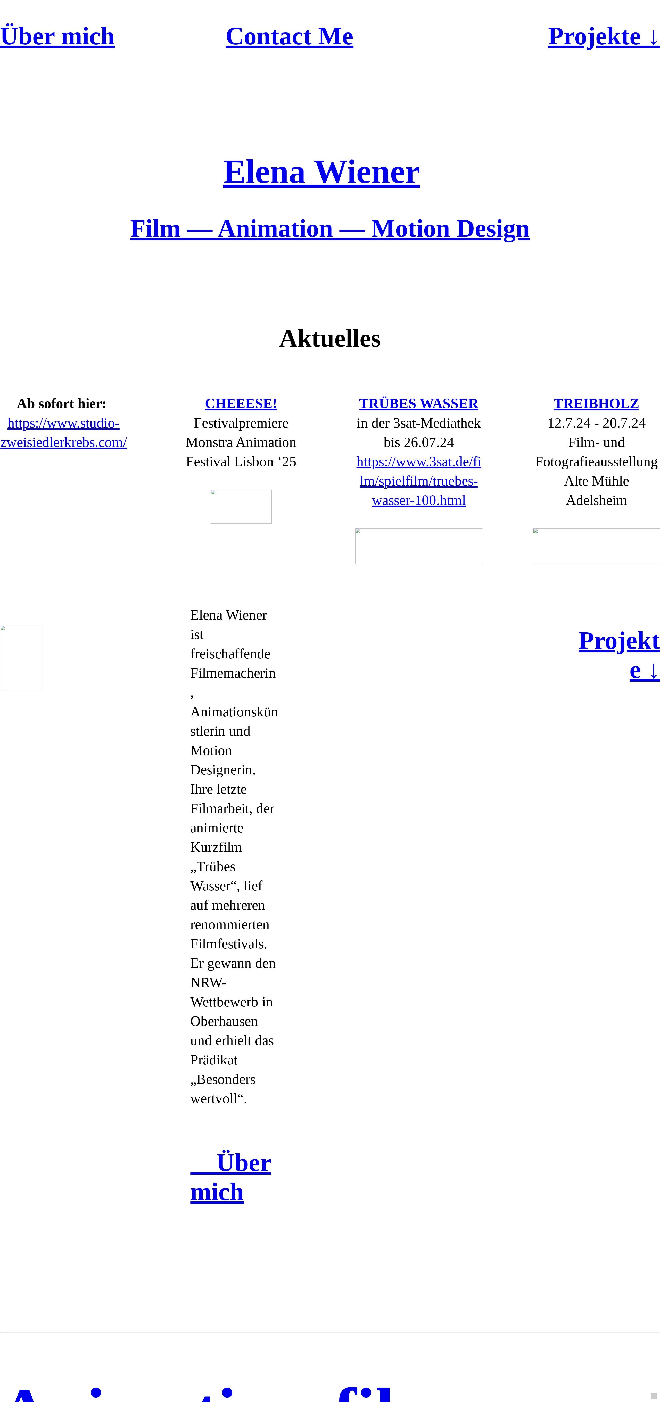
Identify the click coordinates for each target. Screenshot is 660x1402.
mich (217, 1191)
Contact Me (289, 36)
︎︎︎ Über (230, 1162)
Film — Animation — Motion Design (330, 228)
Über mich (57, 36)
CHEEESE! (241, 403)
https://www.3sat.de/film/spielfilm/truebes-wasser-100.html (419, 481)
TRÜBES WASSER (418, 403)
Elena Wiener (321, 171)
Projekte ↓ (604, 36)
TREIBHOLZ (596, 403)
